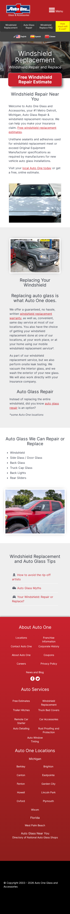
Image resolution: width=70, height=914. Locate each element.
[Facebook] (32, 678)
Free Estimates (21, 700)
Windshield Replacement (49, 700)
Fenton (21, 783)
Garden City (48, 783)
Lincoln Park (48, 792)
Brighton (48, 766)
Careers (21, 663)
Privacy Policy (49, 663)
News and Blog (35, 672)
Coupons (49, 654)
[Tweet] (38, 678)
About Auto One (21, 654)
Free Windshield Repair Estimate (35, 79)
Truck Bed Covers (48, 710)
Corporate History (48, 646)
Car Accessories (48, 719)
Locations (21, 637)
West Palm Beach (35, 825)
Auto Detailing (21, 728)
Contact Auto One (21, 646)
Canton (21, 775)
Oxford (21, 800)
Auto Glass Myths (29, 588)
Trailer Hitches (21, 710)
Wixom (35, 809)
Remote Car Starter (21, 719)
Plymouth (48, 800)
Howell (21, 792)
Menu (59, 11)
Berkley (21, 766)
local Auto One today (36, 168)
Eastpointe (48, 775)
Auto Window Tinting (35, 737)
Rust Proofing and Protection (48, 728)
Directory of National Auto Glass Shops (35, 837)
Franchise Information (48, 638)
